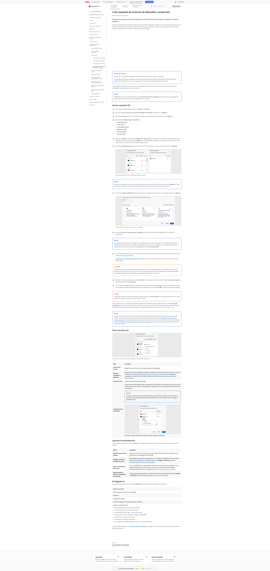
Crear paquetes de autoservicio (99, 58)
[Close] (155, 568)
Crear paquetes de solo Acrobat (99, 63)
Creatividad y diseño (95, 2)
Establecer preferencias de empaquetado (144, 462)
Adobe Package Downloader (139, 526)
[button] (175, 2)
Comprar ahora (149, 2)
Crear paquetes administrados (99, 60)
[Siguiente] (164, 546)
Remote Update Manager (145, 453)
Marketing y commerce (121, 2)
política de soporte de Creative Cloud (148, 374)
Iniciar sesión (181, 2)
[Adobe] (87, 2)
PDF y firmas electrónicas (108, 2)
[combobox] (160, 6)
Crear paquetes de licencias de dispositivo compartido (99, 67)
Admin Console (127, 109)
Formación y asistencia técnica (135, 2)
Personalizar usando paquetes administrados (126, 259)
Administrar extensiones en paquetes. (166, 469)
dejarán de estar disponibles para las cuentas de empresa (136, 322)
